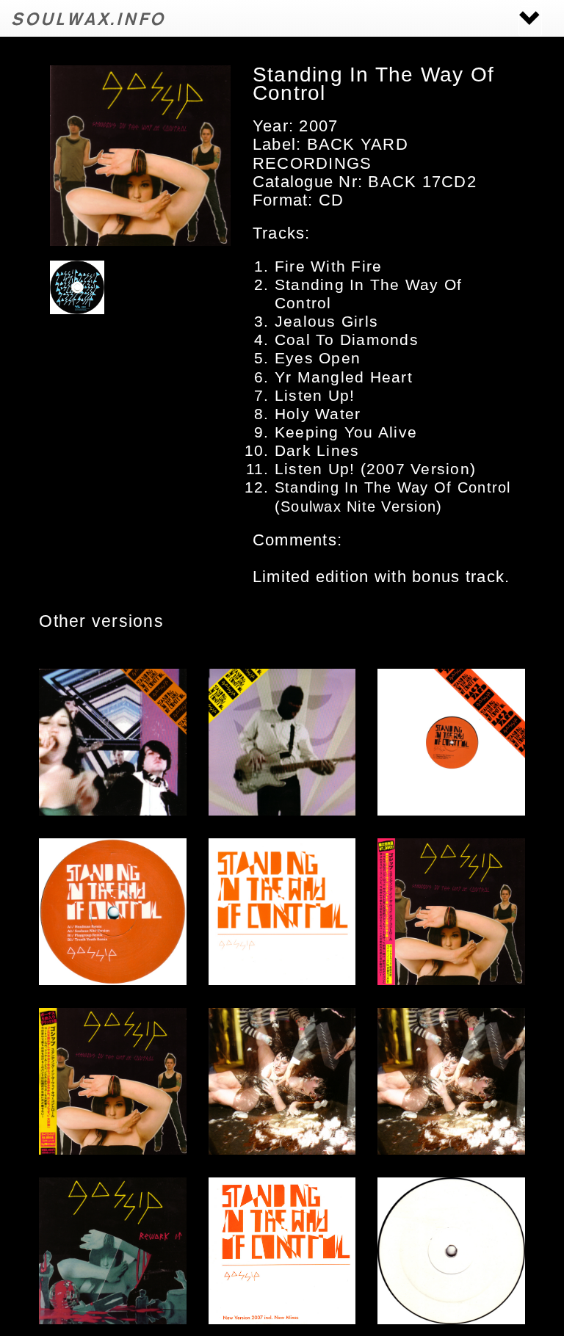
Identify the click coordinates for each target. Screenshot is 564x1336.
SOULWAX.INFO (88, 18)
